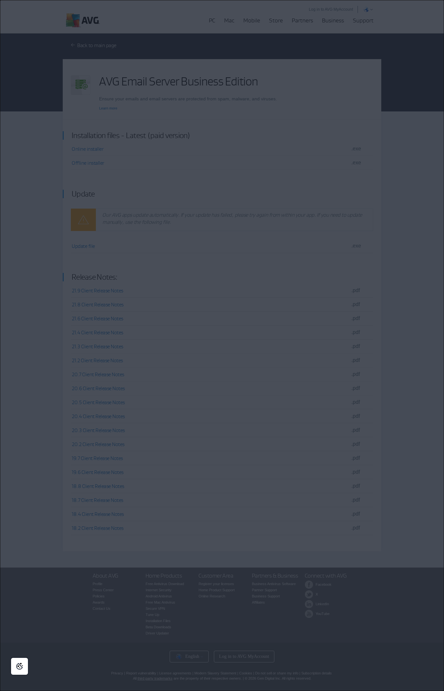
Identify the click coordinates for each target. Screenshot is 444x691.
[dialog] (222, 345)
